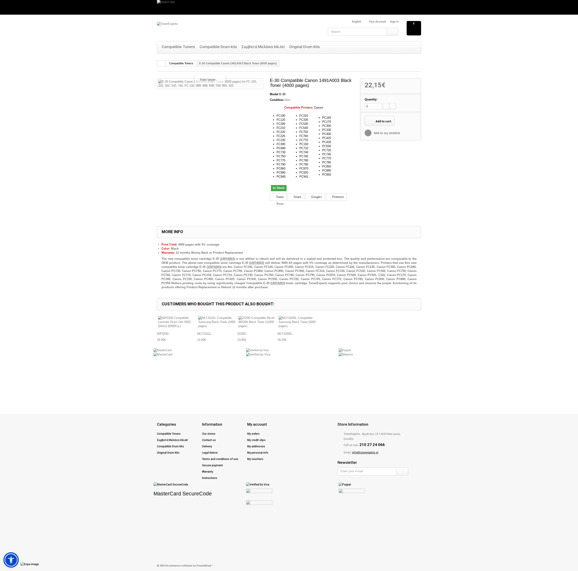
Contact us (209, 440)
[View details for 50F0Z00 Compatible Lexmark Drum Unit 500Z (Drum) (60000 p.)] (177, 322)
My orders (253, 433)
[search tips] (289, 7)
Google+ (316, 197)
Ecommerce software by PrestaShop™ (189, 565)
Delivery (207, 446)
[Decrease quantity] (386, 106)
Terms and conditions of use (220, 459)
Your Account (377, 21)
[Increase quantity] (393, 106)
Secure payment (212, 465)
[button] (11, 559)
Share (297, 197)
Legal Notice (210, 452)
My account (257, 424)
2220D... (242, 333)
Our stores (208, 433)
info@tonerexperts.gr (365, 452)
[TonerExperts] (202, 29)
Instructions (209, 478)
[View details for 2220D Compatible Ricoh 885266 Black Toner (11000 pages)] (257, 322)
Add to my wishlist (386, 133)
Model (274, 94)
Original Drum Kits (304, 46)
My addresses (256, 446)
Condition (277, 100)
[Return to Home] (161, 63)
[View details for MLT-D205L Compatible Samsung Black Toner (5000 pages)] (297, 322)
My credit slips (256, 440)
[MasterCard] (163, 350)
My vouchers (255, 459)
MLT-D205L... (286, 333)
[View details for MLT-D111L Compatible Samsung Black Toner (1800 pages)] (217, 322)
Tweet (279, 197)
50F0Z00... (164, 333)
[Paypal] (345, 350)
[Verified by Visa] (257, 350)
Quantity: (371, 99)
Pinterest (337, 197)
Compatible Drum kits (218, 46)
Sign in (394, 21)
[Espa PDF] (22, 564)
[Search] (392, 31)
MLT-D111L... (205, 333)
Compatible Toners (178, 46)
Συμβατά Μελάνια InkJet (263, 46)
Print (280, 204)
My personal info (257, 452)
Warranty (207, 471)
